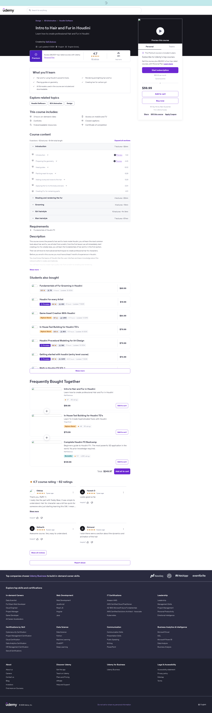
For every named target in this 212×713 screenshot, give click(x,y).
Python (59, 636)
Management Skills (165, 604)
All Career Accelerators (14, 619)
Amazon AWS (112, 600)
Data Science (61, 632)
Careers (9, 673)
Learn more (168, 64)
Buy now (160, 101)
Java (58, 615)
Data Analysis (163, 643)
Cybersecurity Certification (16, 632)
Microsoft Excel (163, 632)
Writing (110, 643)
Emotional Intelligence (166, 615)
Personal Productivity (166, 611)
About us (9, 669)
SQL (159, 636)
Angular (59, 611)
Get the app (60, 669)
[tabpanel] (160, 85)
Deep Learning (62, 647)
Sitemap (161, 677)
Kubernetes (111, 615)
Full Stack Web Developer (16, 604)
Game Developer (12, 615)
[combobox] (84, 10)
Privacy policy (163, 673)
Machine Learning (63, 639)
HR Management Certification (17, 647)
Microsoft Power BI (165, 639)
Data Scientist (11, 600)
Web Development (63, 600)
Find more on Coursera (14, 688)
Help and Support (63, 684)
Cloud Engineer (12, 608)
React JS (59, 608)
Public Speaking (113, 639)
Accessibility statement (166, 669)
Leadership (162, 600)
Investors (9, 684)
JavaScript (60, 604)
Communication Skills (115, 632)
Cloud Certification (13, 639)
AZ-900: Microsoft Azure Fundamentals (122, 608)
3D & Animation (50, 21)
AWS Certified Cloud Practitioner (119, 604)
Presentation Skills (114, 636)
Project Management (165, 608)
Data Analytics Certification (16, 643)
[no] (42, 518)
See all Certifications (13, 651)
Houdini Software (66, 21)
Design (38, 21)
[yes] (37, 518)
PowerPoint (111, 647)
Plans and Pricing (62, 677)
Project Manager (12, 611)
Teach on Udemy (62, 673)
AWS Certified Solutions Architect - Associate (124, 611)
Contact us (10, 677)
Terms (160, 681)
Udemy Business (38, 575)
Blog (7, 681)
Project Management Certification (19, 636)
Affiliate (59, 681)
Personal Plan (49, 57)
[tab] (149, 47)
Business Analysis (164, 647)
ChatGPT (59, 643)
